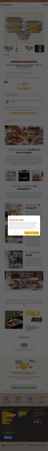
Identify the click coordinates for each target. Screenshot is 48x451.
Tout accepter (32, 232)
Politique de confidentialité (28, 228)
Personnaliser (16, 232)
